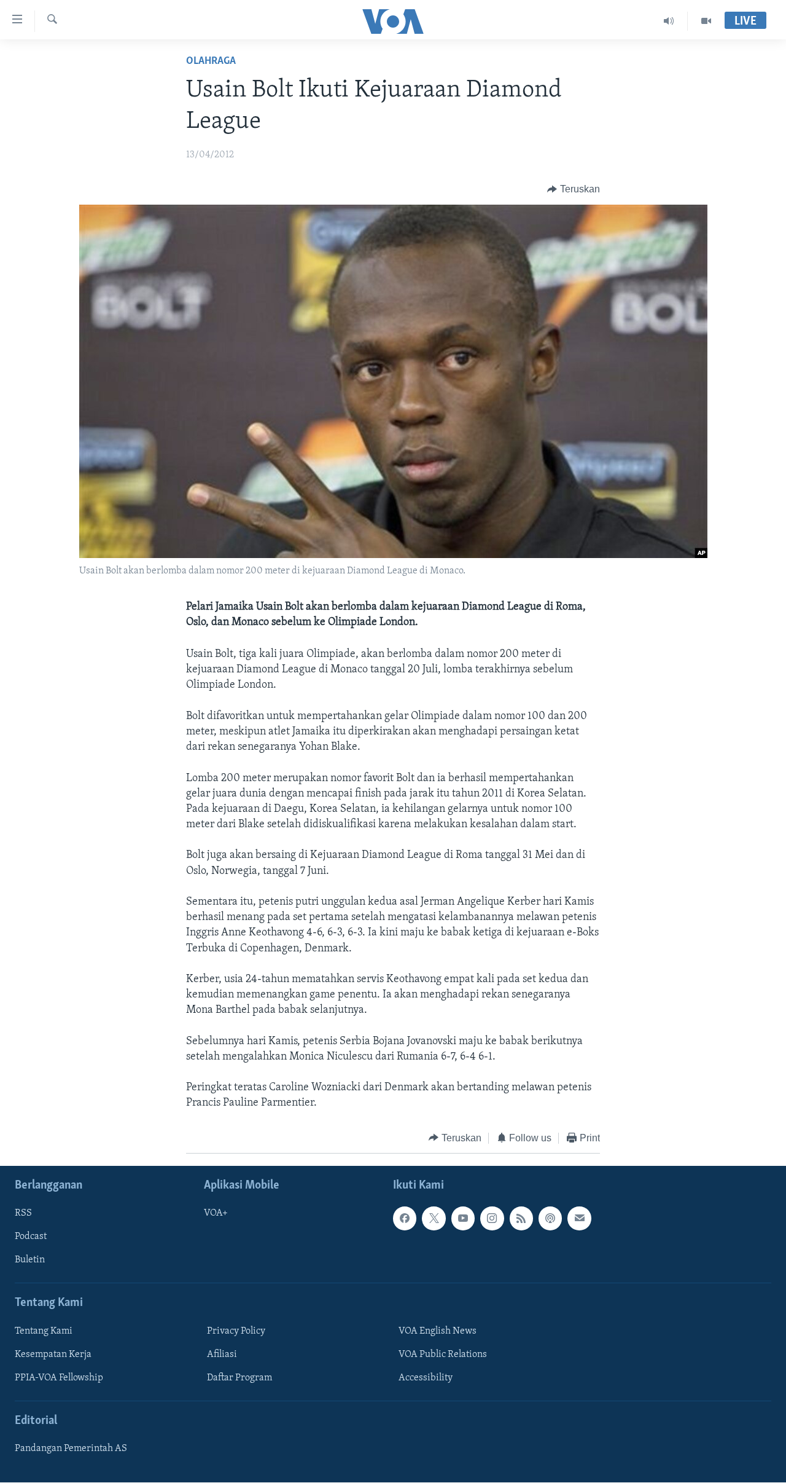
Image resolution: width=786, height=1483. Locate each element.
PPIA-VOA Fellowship (59, 1378)
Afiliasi (222, 1354)
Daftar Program (239, 1378)
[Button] (573, 189)
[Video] (706, 21)
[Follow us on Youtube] (463, 1218)
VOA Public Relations (443, 1354)
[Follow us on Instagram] (492, 1218)
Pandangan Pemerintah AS (71, 1448)
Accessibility (426, 1378)
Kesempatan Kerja (53, 1354)
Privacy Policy (236, 1331)
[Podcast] (550, 1218)
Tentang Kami (43, 1331)
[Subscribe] (579, 1218)
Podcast (31, 1237)
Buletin (30, 1260)
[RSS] (521, 1218)
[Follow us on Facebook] (404, 1218)
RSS (23, 1213)
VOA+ (216, 1213)
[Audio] (669, 21)
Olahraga (211, 61)
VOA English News (438, 1331)
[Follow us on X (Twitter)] (433, 1218)
